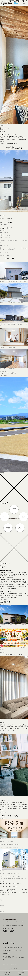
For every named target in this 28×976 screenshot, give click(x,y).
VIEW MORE (3, 224)
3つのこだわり (9, 146)
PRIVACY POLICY (12, 965)
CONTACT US (12, 943)
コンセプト (3, 146)
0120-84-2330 (8, 931)
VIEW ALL (2, 230)
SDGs (4, 965)
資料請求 (7, 973)
